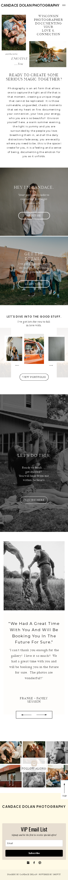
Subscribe (34, 853)
